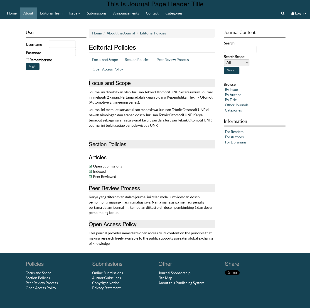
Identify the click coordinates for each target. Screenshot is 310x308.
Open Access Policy (108, 69)
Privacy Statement (106, 288)
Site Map (165, 278)
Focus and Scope (105, 60)
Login (299, 13)
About (28, 13)
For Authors (234, 137)
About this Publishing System (181, 283)
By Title (231, 100)
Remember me (41, 60)
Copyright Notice (105, 283)
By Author (233, 95)
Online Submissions (107, 273)
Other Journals (236, 105)
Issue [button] (73, 13)
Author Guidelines (106, 278)
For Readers (234, 132)
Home (12, 13)
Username (34, 44)
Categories (173, 13)
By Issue (231, 89)
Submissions (96, 13)
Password (33, 53)
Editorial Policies (153, 33)
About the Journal (121, 33)
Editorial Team (51, 13)
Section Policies (137, 60)
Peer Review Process (173, 60)
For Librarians (235, 142)
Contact (152, 13)
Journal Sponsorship (174, 273)
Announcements (126, 13)
